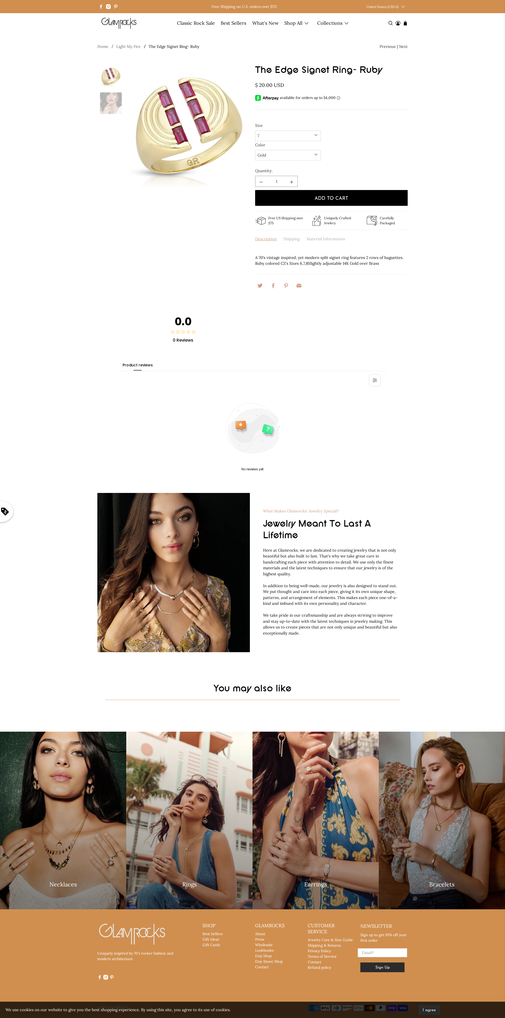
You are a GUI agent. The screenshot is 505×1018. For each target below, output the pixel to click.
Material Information (325, 238)
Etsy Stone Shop (269, 961)
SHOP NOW (63, 899)
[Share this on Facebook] (273, 285)
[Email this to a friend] (299, 285)
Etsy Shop (263, 956)
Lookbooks (264, 950)
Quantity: (263, 170)
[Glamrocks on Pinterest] (115, 6)
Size (259, 125)
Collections (329, 23)
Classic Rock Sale (196, 23)
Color (260, 144)
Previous (388, 46)
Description (266, 238)
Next (403, 46)
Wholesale (264, 944)
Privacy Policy (319, 951)
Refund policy (319, 967)
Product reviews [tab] (138, 365)
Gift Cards (211, 944)
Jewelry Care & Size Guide (330, 939)
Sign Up (382, 968)
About (260, 933)
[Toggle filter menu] (375, 380)
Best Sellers (233, 23)
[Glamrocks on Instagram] (108, 6)
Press (259, 939)
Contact (262, 967)
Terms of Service (322, 956)
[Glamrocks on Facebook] (101, 6)
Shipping (292, 238)
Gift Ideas (211, 939)
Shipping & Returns (324, 945)
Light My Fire (128, 46)
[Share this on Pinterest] (286, 285)
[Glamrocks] (119, 23)
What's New (265, 23)
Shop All (293, 23)
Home (102, 46)
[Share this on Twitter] (260, 285)
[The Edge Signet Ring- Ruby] (188, 126)
